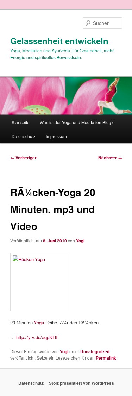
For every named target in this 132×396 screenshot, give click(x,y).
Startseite (21, 122)
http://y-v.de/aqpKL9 (36, 337)
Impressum (56, 136)
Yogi (80, 240)
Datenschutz (24, 136)
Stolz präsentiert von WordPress (81, 383)
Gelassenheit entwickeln (59, 41)
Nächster (110, 157)
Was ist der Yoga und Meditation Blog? (77, 122)
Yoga (39, 322)
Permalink (106, 358)
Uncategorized (94, 351)
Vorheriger (23, 157)
